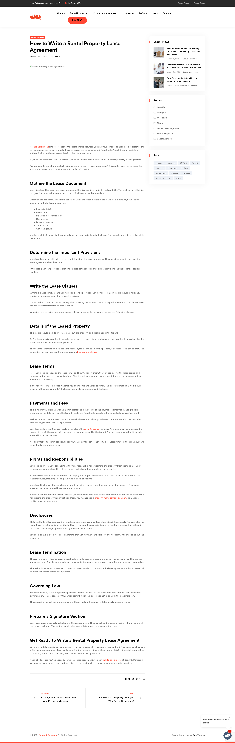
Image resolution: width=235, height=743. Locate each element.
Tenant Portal (199, 3)
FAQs (142, 13)
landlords (184, 168)
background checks (87, 352)
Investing (161, 107)
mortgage (186, 173)
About (59, 13)
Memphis (161, 113)
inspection (159, 168)
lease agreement (40, 147)
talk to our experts (112, 660)
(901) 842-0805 (74, 3)
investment (172, 168)
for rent (195, 163)
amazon (159, 163)
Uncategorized (164, 139)
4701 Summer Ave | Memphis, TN (47, 3)
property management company (111, 498)
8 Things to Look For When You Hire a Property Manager (58, 697)
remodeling (160, 178)
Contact (167, 13)
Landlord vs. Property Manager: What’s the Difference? (116, 697)
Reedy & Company (48, 735)
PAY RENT (77, 20)
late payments (161, 173)
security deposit (92, 429)
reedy (57, 56)
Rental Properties (79, 13)
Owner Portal (183, 3)
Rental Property (37, 37)
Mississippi (162, 118)
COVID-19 (183, 163)
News (155, 13)
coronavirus (170, 163)
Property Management (105, 13)
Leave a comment (190, 59)
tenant (178, 178)
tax (169, 178)
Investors (129, 13)
